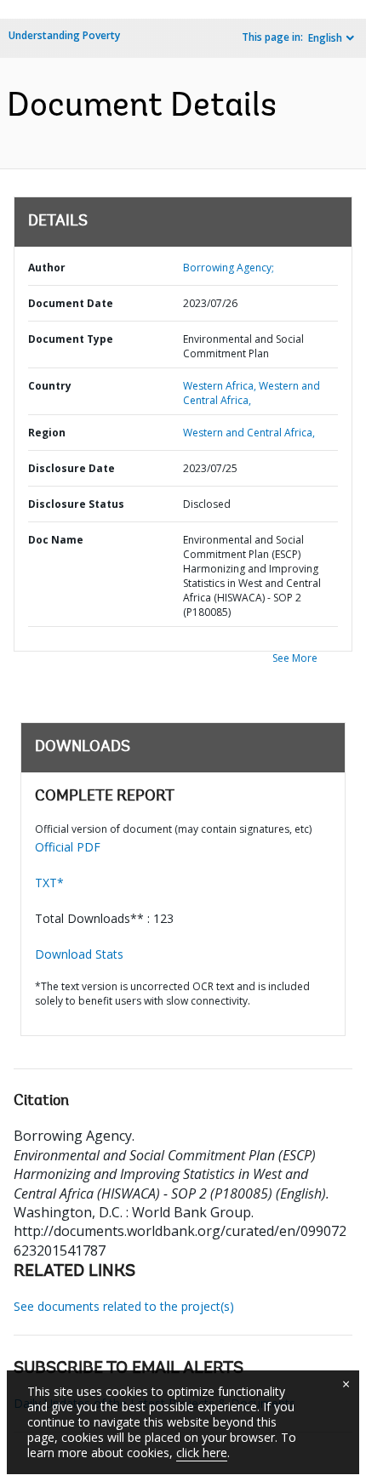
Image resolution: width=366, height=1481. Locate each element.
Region (47, 432)
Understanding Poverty (64, 35)
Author (47, 267)
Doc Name (55, 540)
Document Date (70, 303)
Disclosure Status (76, 504)
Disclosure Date (71, 468)
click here (201, 1452)
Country (49, 386)
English (325, 38)
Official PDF (67, 847)
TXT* (49, 882)
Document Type (70, 339)
